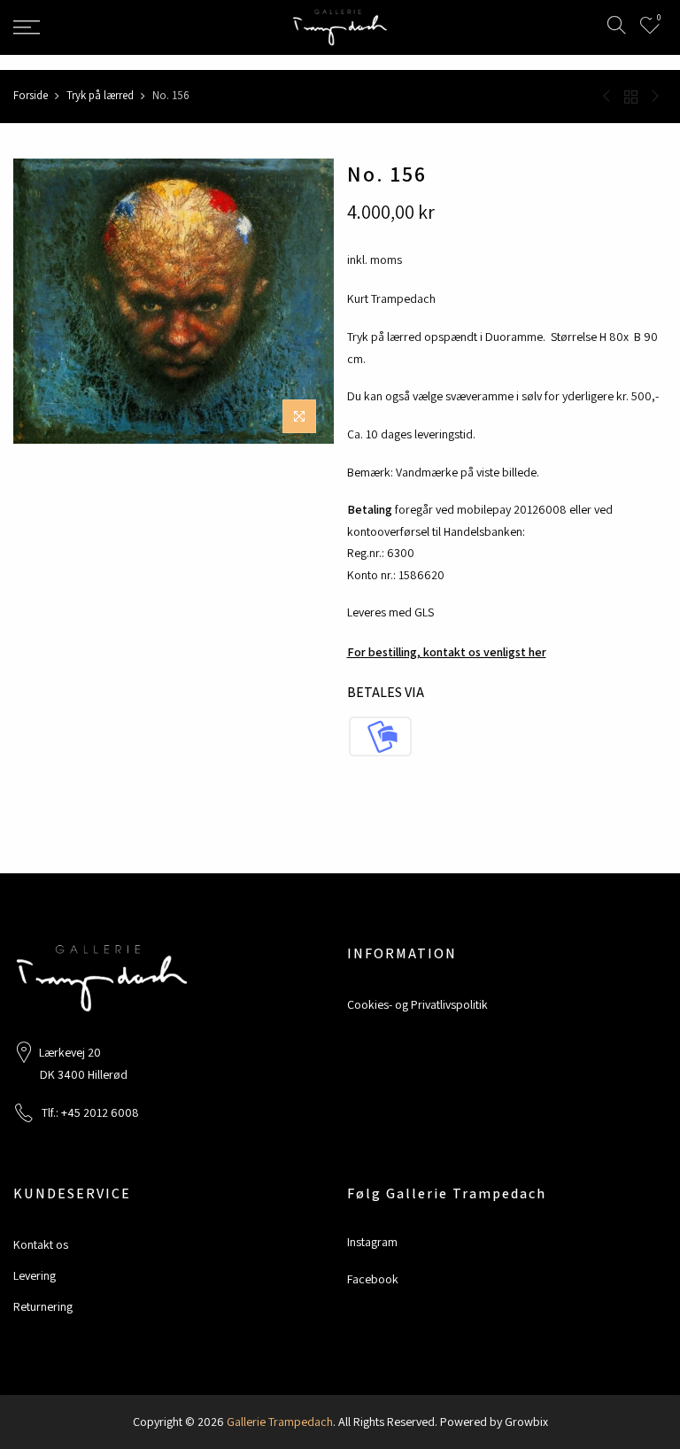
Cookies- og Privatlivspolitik (417, 1004)
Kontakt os (40, 1244)
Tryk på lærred (100, 95)
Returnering (43, 1306)
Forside (30, 95)
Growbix (526, 1422)
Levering (34, 1275)
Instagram (372, 1242)
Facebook (372, 1279)
